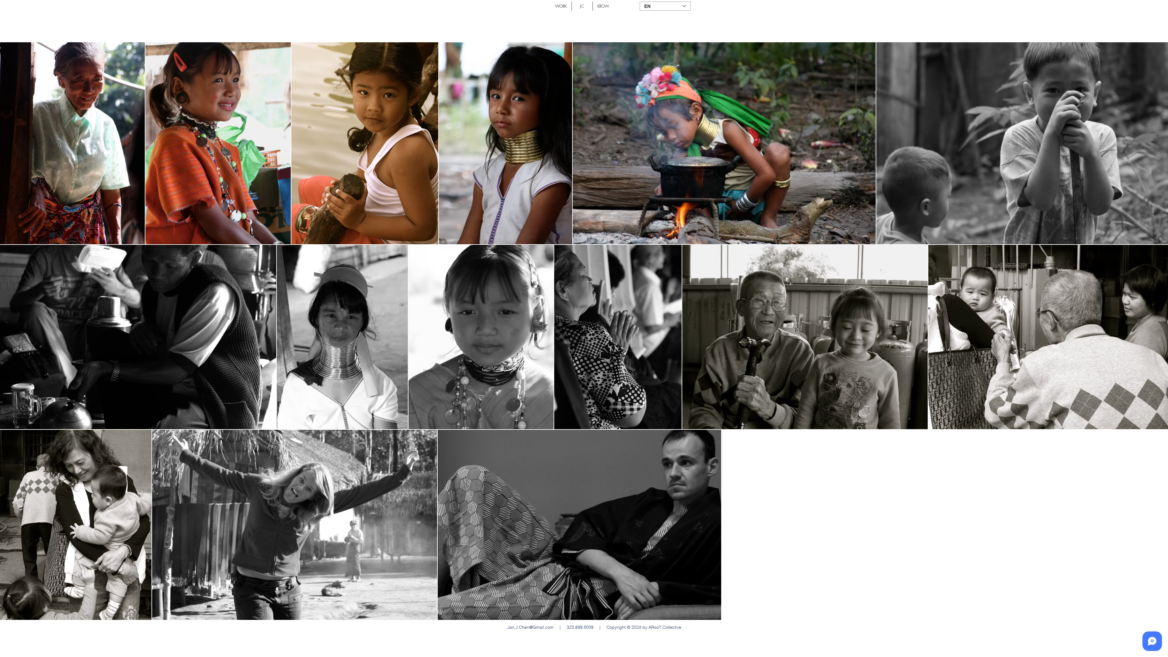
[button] (561, 6)
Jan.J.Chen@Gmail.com (530, 627)
